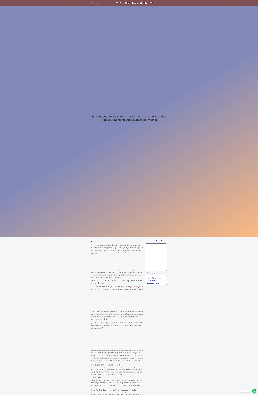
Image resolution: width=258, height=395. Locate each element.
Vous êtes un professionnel (143, 3)
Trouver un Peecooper (127, 3)
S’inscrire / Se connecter (163, 3)
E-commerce (152, 2)
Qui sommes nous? (119, 3)
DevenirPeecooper (135, 3)
